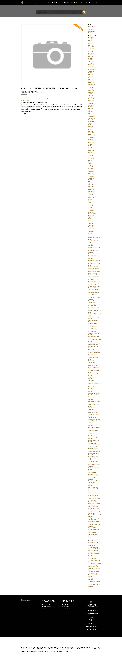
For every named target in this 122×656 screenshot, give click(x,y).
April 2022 (90, 111)
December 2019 (91, 152)
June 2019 (90, 162)
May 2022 (90, 110)
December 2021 (91, 116)
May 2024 (90, 76)
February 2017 (91, 207)
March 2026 (90, 45)
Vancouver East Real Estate (94, 549)
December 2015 (91, 228)
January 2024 (91, 82)
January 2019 (91, 170)
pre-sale (90, 469)
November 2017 (91, 192)
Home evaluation (65, 606)
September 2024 (92, 69)
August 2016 (91, 215)
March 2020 (90, 149)
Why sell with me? (66, 604)
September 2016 (92, 213)
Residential (55, 2)
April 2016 (90, 222)
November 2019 (91, 153)
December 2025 (91, 48)
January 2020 (91, 150)
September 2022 (92, 103)
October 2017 (91, 194)
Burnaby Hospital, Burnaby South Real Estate (33, 92)
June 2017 (90, 201)
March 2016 (90, 223)
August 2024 (91, 71)
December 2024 (91, 66)
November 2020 (91, 137)
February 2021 (91, 132)
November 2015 (91, 230)
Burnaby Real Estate (92, 273)
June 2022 (90, 108)
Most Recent (91, 37)
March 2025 (90, 61)
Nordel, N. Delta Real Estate (94, 451)
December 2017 (91, 191)
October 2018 (91, 175)
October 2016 (91, 212)
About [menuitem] (96, 2)
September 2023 (92, 89)
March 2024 (90, 79)
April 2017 (90, 204)
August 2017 (91, 197)
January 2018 (91, 189)
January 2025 (91, 64)
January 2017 (91, 209)
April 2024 (90, 77)
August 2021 (91, 123)
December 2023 (91, 84)
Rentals (81, 2)
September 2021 (92, 121)
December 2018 (91, 171)
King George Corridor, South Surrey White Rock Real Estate (94, 395)
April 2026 (90, 43)
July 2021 (90, 124)
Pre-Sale (73, 2)
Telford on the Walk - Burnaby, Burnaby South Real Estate (94, 536)
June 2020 (90, 145)
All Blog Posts (91, 26)
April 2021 (90, 129)
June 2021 (90, 126)
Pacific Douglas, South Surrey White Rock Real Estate (93, 458)
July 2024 (90, 72)
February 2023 (91, 97)
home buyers (91, 380)
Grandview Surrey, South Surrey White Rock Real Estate (93, 357)
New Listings (91, 28)
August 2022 (91, 105)
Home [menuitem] (49, 2)
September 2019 (92, 157)
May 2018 (90, 183)
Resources (89, 2)
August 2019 (91, 158)
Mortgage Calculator (46, 606)
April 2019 (90, 165)
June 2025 (90, 56)
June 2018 (90, 181)
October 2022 (91, 102)
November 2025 (91, 50)
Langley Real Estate (92, 409)
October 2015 (91, 231)
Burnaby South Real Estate (94, 274)
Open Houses (91, 29)
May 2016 (90, 220)
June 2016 (90, 218)
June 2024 (90, 74)
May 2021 (90, 128)
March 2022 (90, 113)
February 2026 (91, 46)
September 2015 (92, 233)
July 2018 (90, 179)
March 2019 (90, 166)
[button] (87, 629)
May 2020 (90, 147)
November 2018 (91, 173)
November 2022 (91, 100)
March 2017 (90, 205)
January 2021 (91, 134)
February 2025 (91, 63)
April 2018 (90, 184)
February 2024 (91, 81)
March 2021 (90, 131)
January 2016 (91, 226)
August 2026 (91, 38)
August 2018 (91, 178)
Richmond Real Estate (93, 487)
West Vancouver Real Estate (94, 563)
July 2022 (90, 106)
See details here (25, 100)
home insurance (91, 381)
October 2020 (91, 139)
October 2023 (91, 87)
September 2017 (92, 196)
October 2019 (91, 155)
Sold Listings (91, 32)
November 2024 (91, 68)
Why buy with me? (46, 604)
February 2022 (91, 115)
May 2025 (90, 58)
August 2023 (91, 90)
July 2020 (90, 144)
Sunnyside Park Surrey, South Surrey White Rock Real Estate (93, 529)
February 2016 (91, 225)
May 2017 (90, 202)
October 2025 (91, 51)
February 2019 (91, 168)
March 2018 (90, 186)
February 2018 (91, 188)
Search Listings (45, 608)
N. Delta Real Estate (92, 446)
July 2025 (90, 55)
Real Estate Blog (91, 31)
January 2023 (91, 98)
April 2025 (90, 59)
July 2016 (90, 217)
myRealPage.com (63, 642)
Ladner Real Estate (92, 407)
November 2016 (91, 210)
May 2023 (90, 93)
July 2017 (90, 199)
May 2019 (90, 163)
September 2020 (92, 141)
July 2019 (90, 160)
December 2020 (91, 136)
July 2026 (90, 40)
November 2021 (91, 118)
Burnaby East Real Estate (93, 266)
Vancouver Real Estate (93, 550)
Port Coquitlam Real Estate (94, 467)
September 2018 (92, 176)
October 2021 (91, 119)
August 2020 (91, 142)
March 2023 (90, 95)
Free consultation (66, 608)
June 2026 (90, 42)
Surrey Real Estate (92, 532)
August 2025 (91, 53)
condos (89, 296)
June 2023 (90, 92)
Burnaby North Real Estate (94, 271)
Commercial (65, 2)
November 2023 (91, 85)
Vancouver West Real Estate (94, 552)
